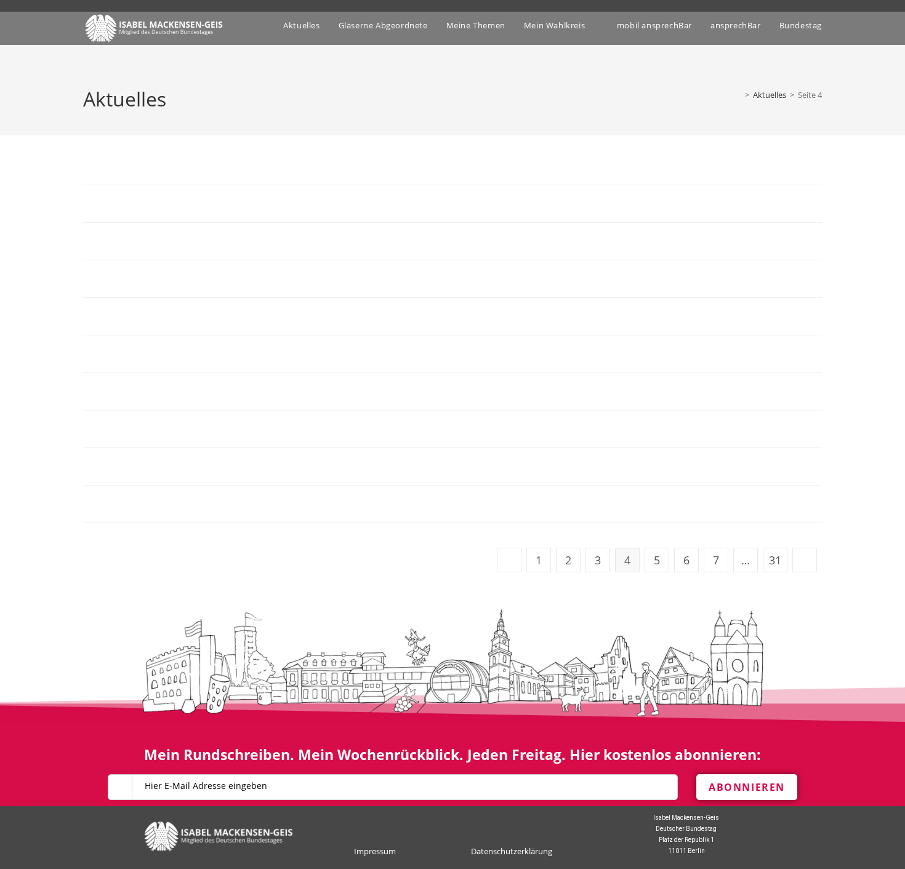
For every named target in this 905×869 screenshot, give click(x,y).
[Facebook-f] (441, 824)
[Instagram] (463, 824)
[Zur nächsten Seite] (804, 560)
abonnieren (747, 787)
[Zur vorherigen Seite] (509, 560)
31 (775, 560)
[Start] (738, 94)
